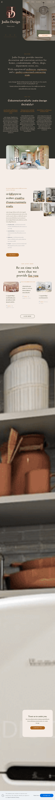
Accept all (46, 795)
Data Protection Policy (13, 797)
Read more (36, 795)
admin (9, 306)
